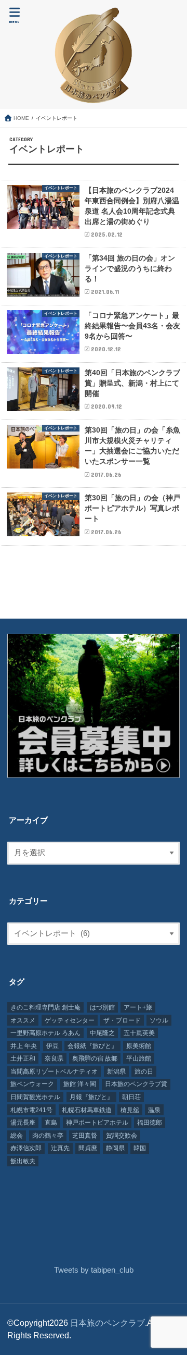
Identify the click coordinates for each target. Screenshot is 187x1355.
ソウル (159, 1020)
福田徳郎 (149, 1122)
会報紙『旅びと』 (92, 1046)
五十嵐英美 (139, 1033)
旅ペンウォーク (32, 1084)
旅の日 (144, 1071)
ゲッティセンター (70, 1020)
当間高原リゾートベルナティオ (54, 1071)
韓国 (139, 1148)
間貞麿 (87, 1148)
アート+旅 (138, 1007)
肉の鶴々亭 (47, 1135)
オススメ (22, 1020)
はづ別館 (102, 1007)
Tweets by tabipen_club (93, 1270)
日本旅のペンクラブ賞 (136, 1084)
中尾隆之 (102, 1033)
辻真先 (60, 1148)
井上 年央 (23, 1046)
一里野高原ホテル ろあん (45, 1033)
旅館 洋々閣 (79, 1084)
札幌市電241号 (31, 1110)
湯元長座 (22, 1122)
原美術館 (138, 1046)
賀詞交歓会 (121, 1135)
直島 (51, 1122)
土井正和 (22, 1058)
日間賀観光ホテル (35, 1097)
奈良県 (54, 1058)
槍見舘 (130, 1110)
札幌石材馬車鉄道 (87, 1110)
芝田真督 (84, 1135)
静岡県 (115, 1148)
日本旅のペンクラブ (107, 1322)
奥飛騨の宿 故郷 (94, 1058)
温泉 (154, 1110)
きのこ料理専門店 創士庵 (45, 1007)
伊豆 (52, 1046)
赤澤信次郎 (26, 1148)
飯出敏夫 (22, 1161)
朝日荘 (131, 1097)
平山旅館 (138, 1058)
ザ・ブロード (122, 1020)
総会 (16, 1135)
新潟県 (116, 1071)
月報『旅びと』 (91, 1097)
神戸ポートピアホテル (97, 1122)
